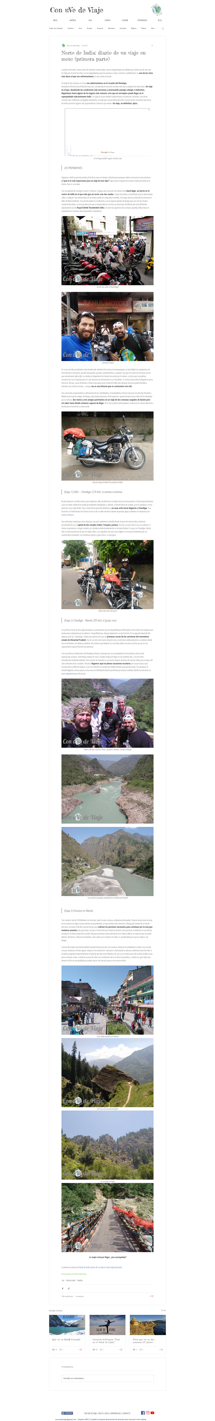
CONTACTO (126, 1411)
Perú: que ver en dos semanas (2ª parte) (143, 1341)
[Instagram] (147, 1411)
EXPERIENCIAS (115, 1411)
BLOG (107, 1411)
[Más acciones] (152, 45)
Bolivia (143, 28)
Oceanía (100, 28)
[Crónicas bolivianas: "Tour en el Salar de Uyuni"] (108, 1325)
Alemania (111, 28)
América (71, 28)
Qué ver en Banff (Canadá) (66, 1339)
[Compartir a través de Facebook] (62, 1288)
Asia (80, 28)
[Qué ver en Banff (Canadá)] (67, 1325)
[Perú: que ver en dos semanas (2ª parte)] (148, 1325)
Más (152, 28)
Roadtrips (80, 1280)
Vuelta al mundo (70, 1280)
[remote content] (107, 132)
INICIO (100, 1411)
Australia (123, 28)
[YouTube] (152, 1411)
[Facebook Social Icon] (143, 1411)
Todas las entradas (56, 28)
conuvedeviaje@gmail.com (65, 1418)
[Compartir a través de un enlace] (69, 1288)
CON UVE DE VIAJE (90, 1411)
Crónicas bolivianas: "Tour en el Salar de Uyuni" (106, 1341)
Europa (89, 28)
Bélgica (133, 28)
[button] (72, 20)
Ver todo (163, 1310)
